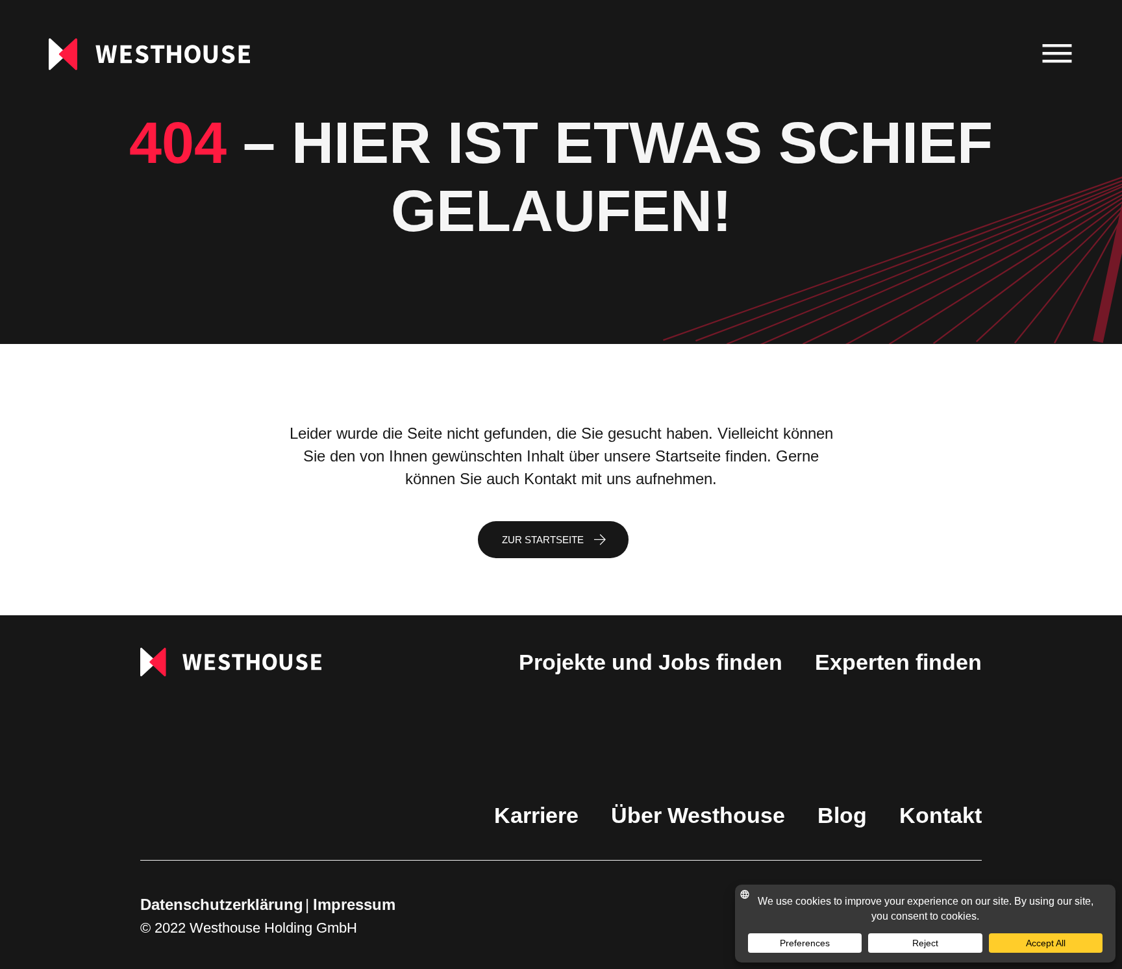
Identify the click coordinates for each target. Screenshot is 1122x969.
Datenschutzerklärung (221, 904)
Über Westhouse (698, 815)
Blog (842, 815)
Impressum (354, 904)
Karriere (536, 815)
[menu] (1057, 54)
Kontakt (940, 815)
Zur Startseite (543, 539)
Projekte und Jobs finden (650, 662)
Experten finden (898, 662)
